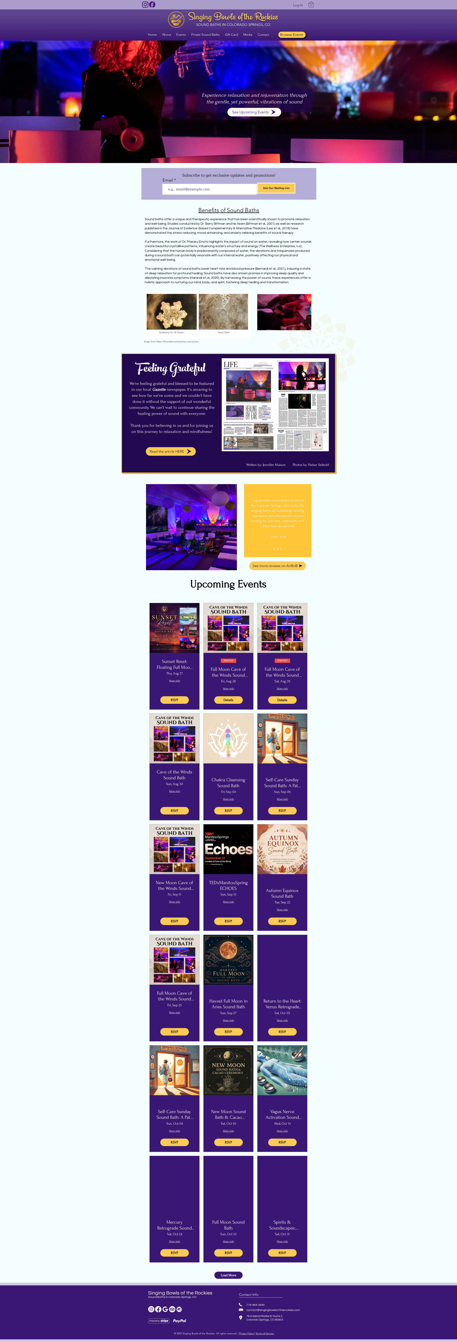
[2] (152, 4)
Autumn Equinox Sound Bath (282, 893)
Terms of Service (265, 1333)
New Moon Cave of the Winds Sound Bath (174, 885)
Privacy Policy (246, 1333)
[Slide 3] (281, 548)
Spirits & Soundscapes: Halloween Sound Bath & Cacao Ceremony (282, 1225)
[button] (311, 4)
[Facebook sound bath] (158, 1309)
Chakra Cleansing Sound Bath (228, 782)
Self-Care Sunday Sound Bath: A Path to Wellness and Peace (282, 783)
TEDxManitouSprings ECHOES (228, 885)
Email (168, 180)
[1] (145, 4)
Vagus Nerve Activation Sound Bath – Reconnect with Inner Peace (282, 1114)
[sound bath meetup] (179, 1309)
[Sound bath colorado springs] (165, 1309)
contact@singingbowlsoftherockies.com (273, 1310)
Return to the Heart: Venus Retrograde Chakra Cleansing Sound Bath (282, 1004)
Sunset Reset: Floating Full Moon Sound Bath (174, 664)
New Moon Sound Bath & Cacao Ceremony (228, 1114)
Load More (228, 1275)
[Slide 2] (277, 548)
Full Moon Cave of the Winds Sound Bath (228, 672)
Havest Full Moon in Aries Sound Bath (228, 1003)
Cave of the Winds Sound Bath (174, 774)
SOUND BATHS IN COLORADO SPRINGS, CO (233, 25)
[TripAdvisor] (172, 1309)
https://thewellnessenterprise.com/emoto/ (177, 341)
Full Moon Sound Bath (228, 1225)
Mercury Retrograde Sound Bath (174, 1225)
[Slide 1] (274, 548)
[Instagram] (151, 1309)
